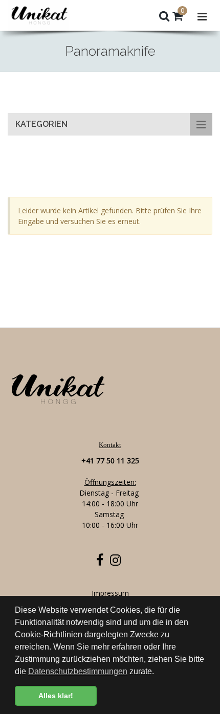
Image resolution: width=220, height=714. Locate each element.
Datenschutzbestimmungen (77, 671)
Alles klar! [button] (55, 695)
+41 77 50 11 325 (110, 460)
